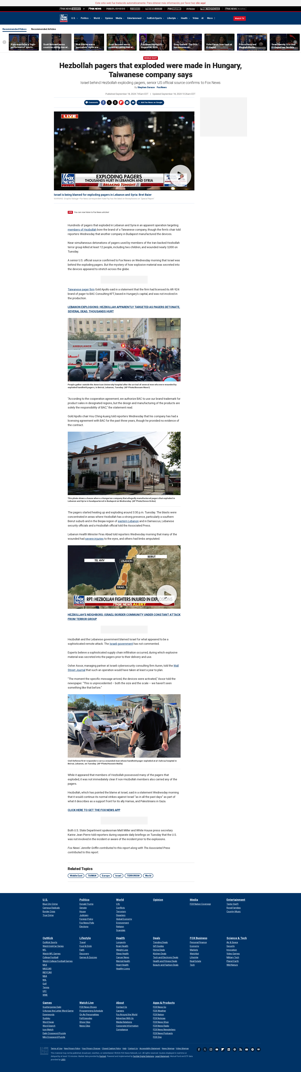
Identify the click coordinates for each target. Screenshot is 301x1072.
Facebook (103, 102)
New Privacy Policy (72, 1048)
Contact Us (133, 1048)
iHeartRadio (258, 1049)
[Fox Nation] (135, 9)
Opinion (109, 18)
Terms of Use (56, 1048)
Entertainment (134, 18)
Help (124, 1048)
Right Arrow (295, 42)
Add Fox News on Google (151, 102)
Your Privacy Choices (91, 1048)
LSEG (63, 1060)
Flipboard (222, 1049)
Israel (118, 875)
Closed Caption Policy (111, 1048)
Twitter (109, 102)
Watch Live (86, 1002)
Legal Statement (162, 1056)
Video (196, 18)
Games (47, 1002)
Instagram (211, 1049)
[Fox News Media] (94, 9)
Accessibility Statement (150, 1048)
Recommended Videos (14, 29)
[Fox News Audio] (153, 9)
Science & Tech (237, 938)
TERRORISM (133, 875)
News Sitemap (168, 1048)
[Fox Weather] (174, 9)
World (97, 18)
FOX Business (198, 938)
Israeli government (121, 643)
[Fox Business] (115, 9)
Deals (156, 938)
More (210, 18)
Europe (106, 875)
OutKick (48, 938)
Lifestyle (171, 18)
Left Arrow (4, 42)
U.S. (73, 18)
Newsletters (246, 1049)
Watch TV (239, 18)
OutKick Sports (154, 18)
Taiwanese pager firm (81, 289)
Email (133, 102)
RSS (240, 1049)
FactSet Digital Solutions (143, 1056)
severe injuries (94, 538)
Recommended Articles (43, 29)
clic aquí (200, 3)
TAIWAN (92, 875)
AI (202, 18)
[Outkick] (190, 9)
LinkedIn (228, 1049)
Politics (85, 18)
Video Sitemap (182, 1048)
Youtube (216, 1049)
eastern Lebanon (128, 521)
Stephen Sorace (146, 87)
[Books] (236, 9)
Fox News (63, 18)
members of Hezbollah (82, 229)
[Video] (124, 150)
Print (127, 102)
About (120, 1002)
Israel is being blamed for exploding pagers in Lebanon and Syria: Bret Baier (103, 194)
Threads (115, 102)
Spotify (252, 1049)
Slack (234, 1049)
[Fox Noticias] (210, 9)
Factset (102, 1056)
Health (184, 18)
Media (119, 18)
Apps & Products (164, 1002)
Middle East (150, 58)
